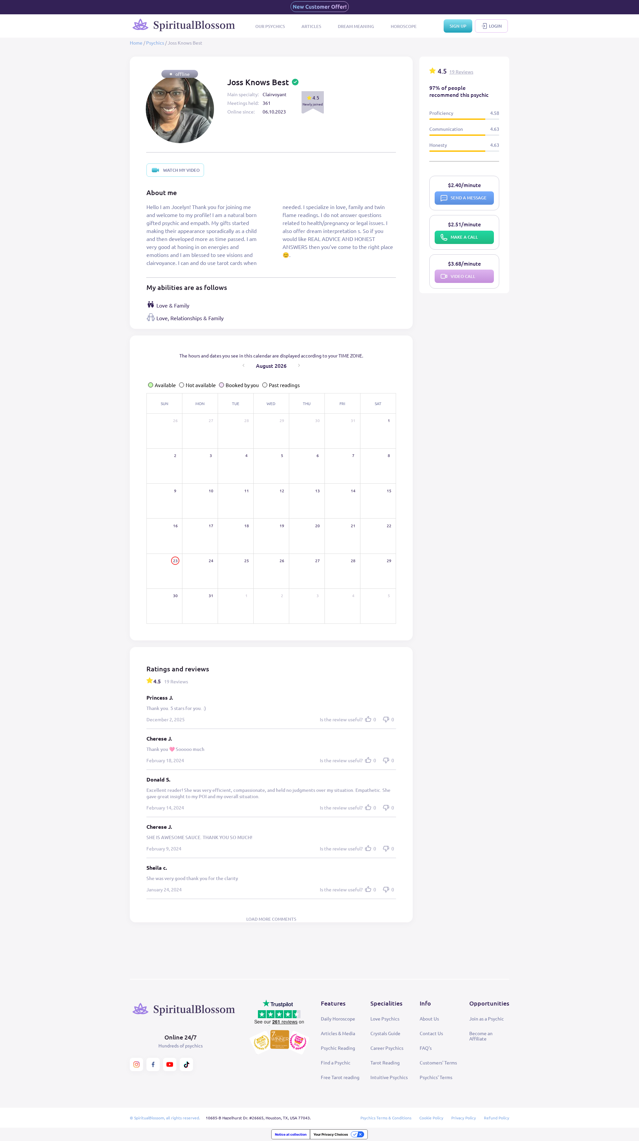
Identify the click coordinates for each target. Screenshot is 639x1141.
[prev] (243, 365)
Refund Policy (496, 1117)
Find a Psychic (335, 1062)
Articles (311, 26)
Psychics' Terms (436, 1077)
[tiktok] (186, 1064)
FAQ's (426, 1048)
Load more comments (271, 919)
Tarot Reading (385, 1062)
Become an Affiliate (481, 1035)
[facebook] (153, 1064)
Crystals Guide (385, 1033)
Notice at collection (291, 1134)
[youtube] (169, 1064)
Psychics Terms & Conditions (385, 1117)
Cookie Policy (431, 1117)
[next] (299, 365)
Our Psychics (270, 26)
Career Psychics (386, 1048)
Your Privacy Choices (331, 1134)
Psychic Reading (338, 1048)
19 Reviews (461, 72)
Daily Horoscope (338, 1019)
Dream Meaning (356, 26)
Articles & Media (338, 1033)
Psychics (155, 42)
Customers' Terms (438, 1062)
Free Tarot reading (340, 1077)
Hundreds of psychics (180, 1045)
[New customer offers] (320, 7)
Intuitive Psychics (389, 1077)
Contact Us (431, 1033)
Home (136, 42)
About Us (429, 1019)
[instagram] (136, 1064)
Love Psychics (384, 1019)
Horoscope (404, 26)
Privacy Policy (463, 1117)
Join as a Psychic (486, 1019)
